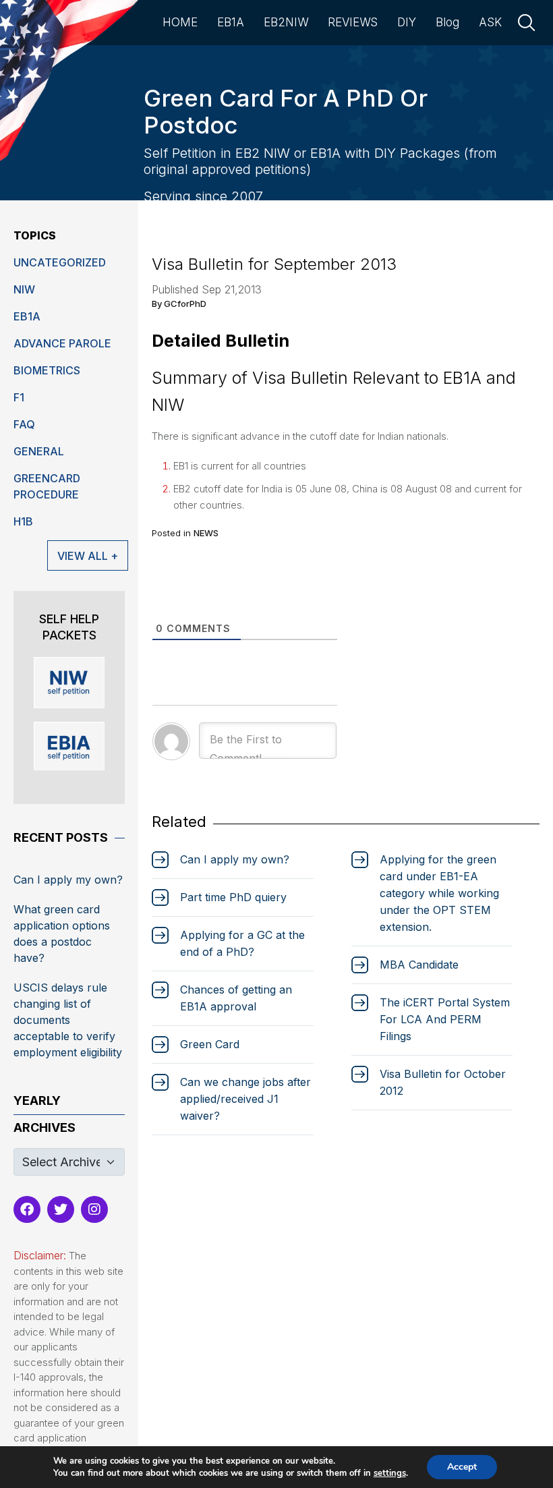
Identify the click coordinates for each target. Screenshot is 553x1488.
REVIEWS (353, 22)
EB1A (230, 22)
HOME (180, 22)
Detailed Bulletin (220, 341)
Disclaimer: (39, 1255)
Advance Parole (62, 343)
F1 (18, 397)
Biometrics (46, 370)
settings (390, 1473)
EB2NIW (286, 22)
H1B (23, 521)
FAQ (24, 424)
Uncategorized (59, 262)
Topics (34, 235)
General (38, 451)
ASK (490, 22)
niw (24, 289)
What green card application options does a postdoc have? (61, 934)
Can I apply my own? (68, 879)
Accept (462, 1466)
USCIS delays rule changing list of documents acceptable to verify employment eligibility (67, 1020)
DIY (406, 22)
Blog (447, 22)
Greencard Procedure (46, 486)
